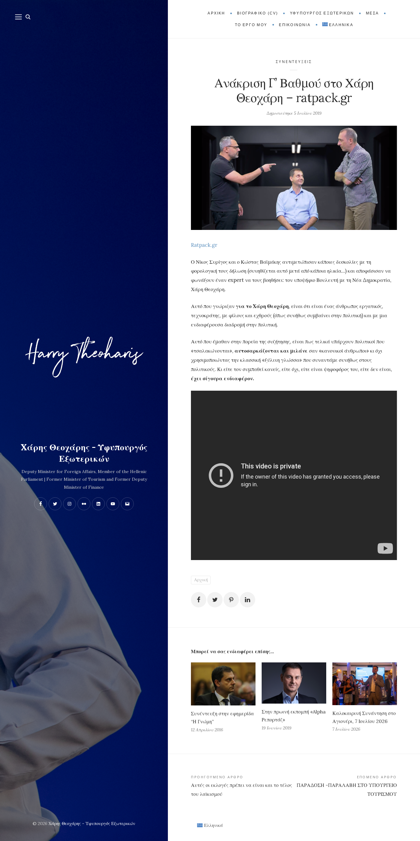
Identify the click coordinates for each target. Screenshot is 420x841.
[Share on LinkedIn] (247, 599)
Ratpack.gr (204, 245)
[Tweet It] (215, 599)
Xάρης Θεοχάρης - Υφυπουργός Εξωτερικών (84, 453)
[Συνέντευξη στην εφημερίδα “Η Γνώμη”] (223, 683)
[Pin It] (231, 599)
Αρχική (201, 579)
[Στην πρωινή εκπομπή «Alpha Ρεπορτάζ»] (294, 683)
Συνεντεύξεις (294, 61)
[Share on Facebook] (198, 599)
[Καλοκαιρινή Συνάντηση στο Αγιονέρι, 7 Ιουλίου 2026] (364, 683)
